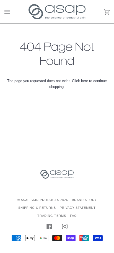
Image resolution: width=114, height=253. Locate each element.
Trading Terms (51, 215)
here (84, 81)
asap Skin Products (40, 200)
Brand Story (84, 200)
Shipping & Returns (37, 207)
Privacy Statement (78, 207)
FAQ (73, 215)
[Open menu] (12, 12)
